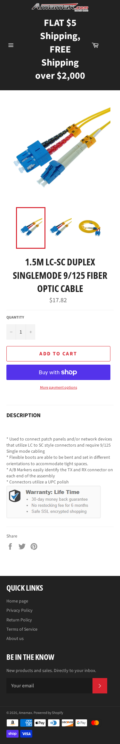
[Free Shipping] (109, 45)
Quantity (15, 317)
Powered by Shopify (48, 712)
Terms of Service (21, 629)
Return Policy (19, 620)
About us (15, 638)
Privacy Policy (19, 610)
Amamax (25, 712)
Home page (17, 601)
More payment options (58, 387)
